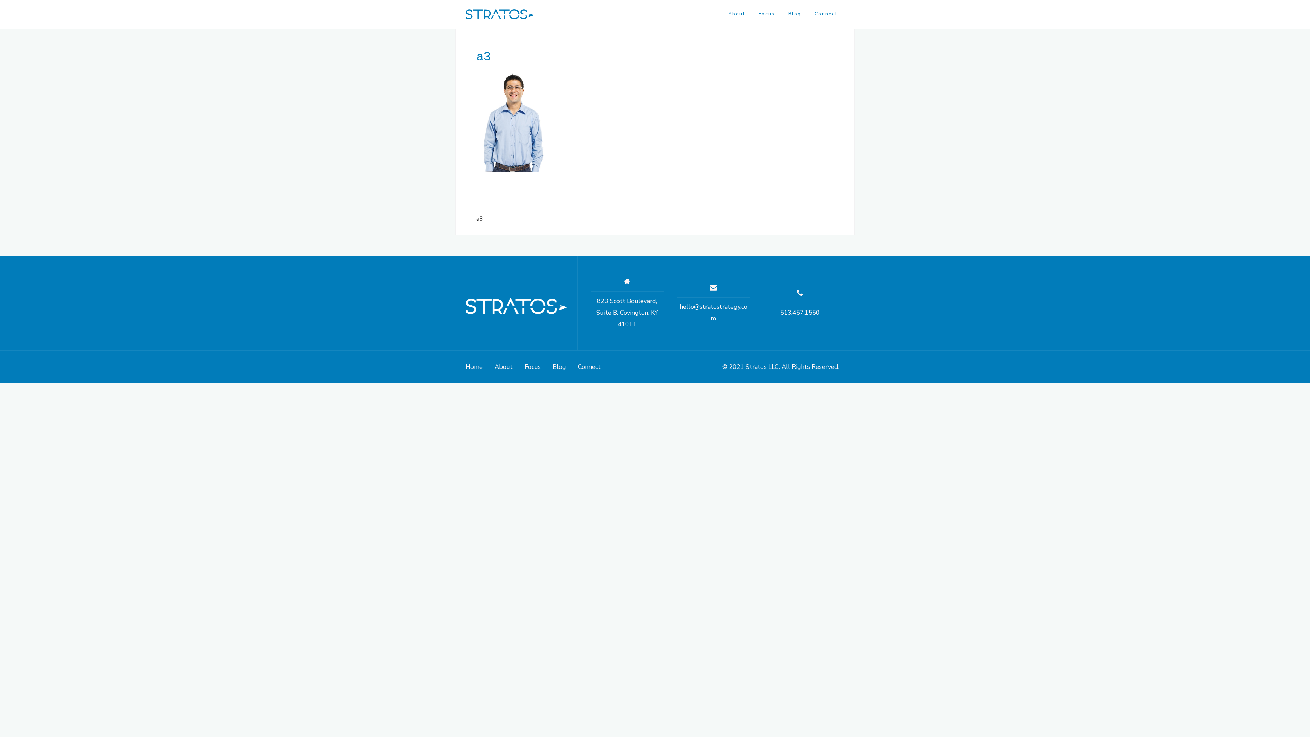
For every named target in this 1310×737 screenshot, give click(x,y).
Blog (794, 14)
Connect (826, 14)
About (736, 14)
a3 (479, 219)
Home (474, 367)
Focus (767, 14)
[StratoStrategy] (516, 306)
